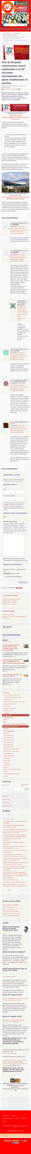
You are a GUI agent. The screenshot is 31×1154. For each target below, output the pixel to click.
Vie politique (6, 692)
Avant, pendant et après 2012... (12, 695)
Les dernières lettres (10, 595)
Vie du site (6, 776)
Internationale (17, 33)
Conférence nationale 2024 (11, 751)
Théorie (6, 771)
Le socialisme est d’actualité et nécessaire (14, 882)
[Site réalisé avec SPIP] (15, 1143)
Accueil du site (7, 33)
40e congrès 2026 (9, 746)
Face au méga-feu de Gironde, (11, 915)
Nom (4, 489)
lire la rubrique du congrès (10, 1053)
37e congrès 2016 (9, 740)
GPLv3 (4, 1121)
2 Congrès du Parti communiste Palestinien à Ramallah (15, 822)
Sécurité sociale (8, 710)
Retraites (6, 713)
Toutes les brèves (7, 641)
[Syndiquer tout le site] (15, 1140)
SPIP (17, 1118)
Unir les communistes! (9, 614)
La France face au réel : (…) (10, 907)
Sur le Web (6, 802)
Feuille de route (7, 806)
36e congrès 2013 (9, 737)
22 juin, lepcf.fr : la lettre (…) (10, 604)
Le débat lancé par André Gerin (12, 697)
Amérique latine (8, 717)
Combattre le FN (8, 699)
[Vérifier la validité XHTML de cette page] (7, 1140)
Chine (5, 719)
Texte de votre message (10, 521)
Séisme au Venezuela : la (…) (11, 909)
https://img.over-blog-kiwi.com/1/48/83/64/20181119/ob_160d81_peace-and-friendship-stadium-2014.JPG (15, 197)
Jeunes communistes (9, 755)
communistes (22, 85)
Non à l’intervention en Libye (11, 879)
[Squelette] (23, 1140)
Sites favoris (6, 799)
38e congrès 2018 (9, 742)
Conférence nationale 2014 (11, 749)
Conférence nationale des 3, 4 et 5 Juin (14, 701)
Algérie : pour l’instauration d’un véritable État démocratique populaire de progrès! (15, 863)
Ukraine (6, 728)
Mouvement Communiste (10, 35)
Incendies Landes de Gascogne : (12, 913)
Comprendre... (7, 760)
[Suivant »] (26, 814)
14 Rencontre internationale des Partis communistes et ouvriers (14, 826)
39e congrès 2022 (9, 744)
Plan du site (6, 1115)
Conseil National (8, 753)
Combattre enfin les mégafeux (11, 911)
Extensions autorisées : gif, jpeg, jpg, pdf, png (14, 570)
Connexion (5, 1135)
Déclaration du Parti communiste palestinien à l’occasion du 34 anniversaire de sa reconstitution (15, 868)
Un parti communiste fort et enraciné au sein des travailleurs (15, 851)
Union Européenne (9, 731)
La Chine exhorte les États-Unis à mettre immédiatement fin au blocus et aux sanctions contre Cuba (14, 661)
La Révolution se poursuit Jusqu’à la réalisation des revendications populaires (14, 855)
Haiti (5, 722)
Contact (13, 1115)
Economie (6, 762)
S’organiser (6, 733)
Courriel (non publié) (9, 495)
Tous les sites (6, 628)
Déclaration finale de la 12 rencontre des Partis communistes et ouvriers (14, 847)
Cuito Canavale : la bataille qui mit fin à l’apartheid (13, 843)
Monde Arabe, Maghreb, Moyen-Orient (15, 724)
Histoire (6, 767)
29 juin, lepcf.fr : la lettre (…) (10, 602)
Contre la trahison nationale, (10, 904)
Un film (4, 933)
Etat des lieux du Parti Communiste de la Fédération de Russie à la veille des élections (15, 885)
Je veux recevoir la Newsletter (13, 576)
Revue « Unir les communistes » (12, 769)
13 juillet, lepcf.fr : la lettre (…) (11, 600)
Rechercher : (6, 22)
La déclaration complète (9, 976)
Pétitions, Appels (9, 611)
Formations (7, 764)
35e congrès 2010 (9, 735)
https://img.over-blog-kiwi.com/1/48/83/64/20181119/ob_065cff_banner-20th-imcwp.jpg (15, 117)
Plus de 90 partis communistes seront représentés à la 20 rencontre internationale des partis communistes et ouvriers (18, 257)
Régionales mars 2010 (10, 704)
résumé (19, 1021)
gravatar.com (7, 506)
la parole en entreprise (10, 708)
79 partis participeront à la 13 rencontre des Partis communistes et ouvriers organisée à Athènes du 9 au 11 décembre (15, 830)
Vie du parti (7, 758)
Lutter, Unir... (6, 706)
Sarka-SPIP (23, 1118)
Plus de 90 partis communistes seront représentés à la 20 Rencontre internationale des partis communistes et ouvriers (18, 230)
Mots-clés (5, 796)
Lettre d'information (8, 1118)
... (3, 620)
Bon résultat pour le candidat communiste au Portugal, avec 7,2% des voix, (15, 859)
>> (25, 24)
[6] (23, 814)
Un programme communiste (11, 774)
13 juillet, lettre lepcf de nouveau (11, 599)
